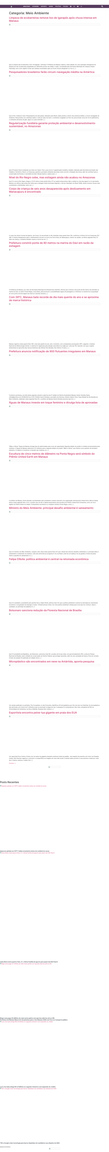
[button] (102, 6)
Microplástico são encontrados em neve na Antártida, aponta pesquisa (51, 661)
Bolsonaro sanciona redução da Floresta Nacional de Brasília (45, 610)
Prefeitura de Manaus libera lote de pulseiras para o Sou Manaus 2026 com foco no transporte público (34, 1020)
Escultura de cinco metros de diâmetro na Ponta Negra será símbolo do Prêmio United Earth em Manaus (52, 455)
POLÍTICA (58, 6)
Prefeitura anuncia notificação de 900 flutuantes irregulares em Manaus (52, 351)
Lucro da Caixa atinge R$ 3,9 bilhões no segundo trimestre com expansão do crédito (28, 1087)
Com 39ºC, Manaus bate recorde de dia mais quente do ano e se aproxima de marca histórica (54, 299)
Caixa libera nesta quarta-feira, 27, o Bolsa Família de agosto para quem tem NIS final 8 (29, 962)
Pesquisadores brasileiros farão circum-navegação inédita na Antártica (51, 72)
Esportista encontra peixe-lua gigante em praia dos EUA (43, 712)
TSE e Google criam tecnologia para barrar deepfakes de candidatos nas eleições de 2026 (30, 1143)
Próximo (12, 763)
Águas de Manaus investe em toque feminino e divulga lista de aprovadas (53, 402)
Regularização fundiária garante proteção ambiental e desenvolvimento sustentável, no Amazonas (52, 125)
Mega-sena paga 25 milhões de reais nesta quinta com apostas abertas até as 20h (27, 1018)
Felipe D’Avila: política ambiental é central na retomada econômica (48, 559)
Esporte (44, 6)
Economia (35, 6)
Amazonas (26, 6)
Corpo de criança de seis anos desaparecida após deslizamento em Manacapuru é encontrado (49, 190)
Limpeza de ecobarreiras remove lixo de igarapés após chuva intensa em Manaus (53, 19)
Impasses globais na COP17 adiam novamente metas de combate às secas (24, 851)
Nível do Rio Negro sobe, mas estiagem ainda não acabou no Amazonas (52, 177)
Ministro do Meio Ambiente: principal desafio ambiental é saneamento (51, 507)
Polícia (65, 6)
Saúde (51, 6)
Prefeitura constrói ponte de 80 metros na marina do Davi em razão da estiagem (51, 244)
